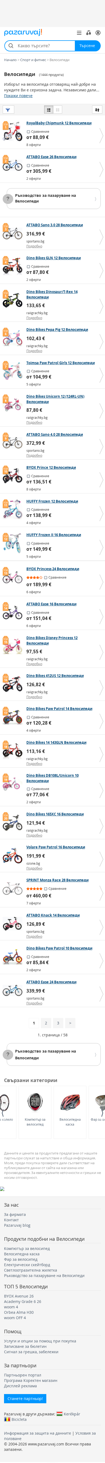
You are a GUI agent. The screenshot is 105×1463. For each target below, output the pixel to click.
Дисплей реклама (20, 1385)
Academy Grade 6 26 (22, 1301)
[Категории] (79, 32)
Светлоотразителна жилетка (30, 1270)
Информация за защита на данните (37, 1433)
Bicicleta (19, 1419)
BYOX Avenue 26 (19, 1296)
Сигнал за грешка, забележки (31, 1351)
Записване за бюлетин (25, 1346)
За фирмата (15, 1214)
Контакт (11, 1219)
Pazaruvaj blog (17, 1225)
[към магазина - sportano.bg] (13, 233)
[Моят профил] (98, 32)
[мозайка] (57, 109)
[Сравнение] (89, 32)
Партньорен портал (22, 1375)
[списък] (48, 109)
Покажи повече (18, 95)
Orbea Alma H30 (19, 1312)
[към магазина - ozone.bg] (13, 855)
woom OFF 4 (15, 1317)
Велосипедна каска (70, 1121)
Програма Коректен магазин (30, 1380)
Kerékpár (72, 1413)
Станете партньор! (25, 1398)
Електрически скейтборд (27, 1264)
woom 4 (11, 1306)
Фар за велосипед (20, 1259)
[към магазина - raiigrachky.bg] (13, 300)
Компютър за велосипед (35, 1121)
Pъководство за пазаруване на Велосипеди (44, 1275)
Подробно (34, 246)
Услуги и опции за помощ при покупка (40, 1340)
